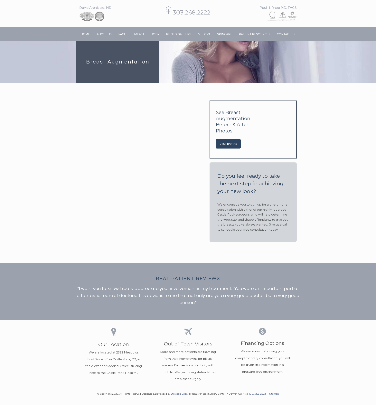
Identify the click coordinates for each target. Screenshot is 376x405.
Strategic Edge (179, 393)
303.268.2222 (190, 12)
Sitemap (274, 393)
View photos (228, 144)
